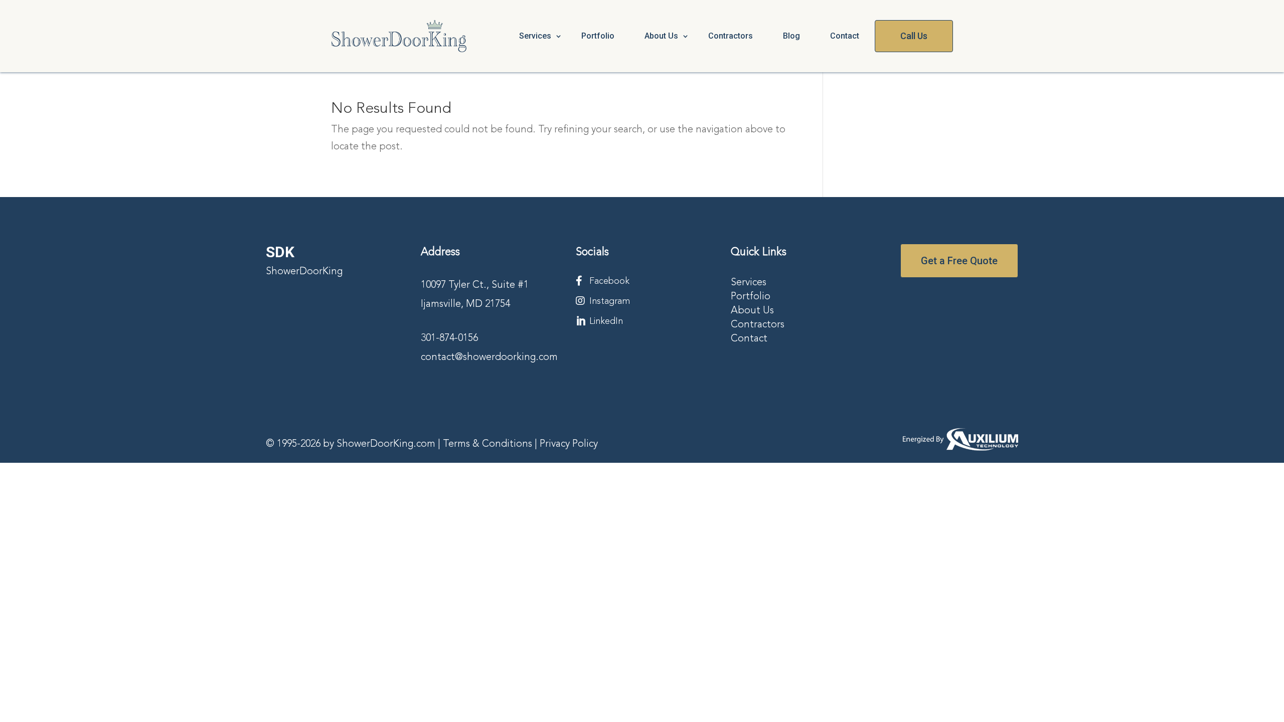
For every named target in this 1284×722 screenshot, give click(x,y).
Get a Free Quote (959, 261)
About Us (752, 311)
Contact (844, 36)
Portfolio (597, 36)
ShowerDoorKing (304, 272)
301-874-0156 (449, 338)
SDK (280, 252)
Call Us (913, 36)
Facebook (609, 281)
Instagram (609, 301)
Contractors (730, 36)
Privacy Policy (569, 444)
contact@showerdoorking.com (489, 357)
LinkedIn (606, 321)
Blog (791, 36)
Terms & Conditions (487, 444)
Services (535, 36)
